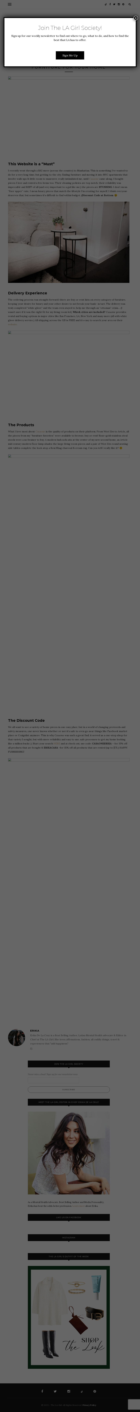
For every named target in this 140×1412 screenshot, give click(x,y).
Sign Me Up (70, 55)
